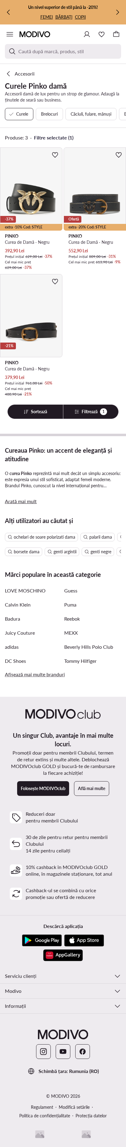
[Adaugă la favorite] (55, 154)
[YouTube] (63, 1051)
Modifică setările (74, 1107)
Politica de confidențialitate (44, 1115)
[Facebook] (82, 1051)
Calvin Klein (18, 604)
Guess (70, 590)
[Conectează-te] (87, 34)
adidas (12, 647)
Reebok (72, 619)
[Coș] (116, 34)
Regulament (42, 1107)
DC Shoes (15, 661)
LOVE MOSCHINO (25, 590)
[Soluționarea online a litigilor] (86, 1134)
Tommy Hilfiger (80, 661)
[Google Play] (42, 940)
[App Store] (84, 940)
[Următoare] (117, 12)
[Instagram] (43, 1051)
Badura (12, 619)
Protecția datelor (91, 1115)
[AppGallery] (63, 955)
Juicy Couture (20, 633)
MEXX (71, 633)
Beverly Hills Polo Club (88, 647)
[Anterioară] (8, 12)
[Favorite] (101, 34)
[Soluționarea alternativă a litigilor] (40, 1134)
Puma (70, 604)
